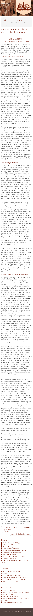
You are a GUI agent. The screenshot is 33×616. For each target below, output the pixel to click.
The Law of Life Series (9, 558)
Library (5, 19)
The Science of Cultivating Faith (11, 553)
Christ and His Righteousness (11, 547)
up (15, 527)
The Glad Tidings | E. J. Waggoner (12, 543)
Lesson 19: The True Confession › (20, 534)
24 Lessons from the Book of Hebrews (15, 21)
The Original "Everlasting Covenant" (12, 602)
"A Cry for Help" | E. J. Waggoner (12, 581)
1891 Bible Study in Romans (10, 549)
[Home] (24, 8)
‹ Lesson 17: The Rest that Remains (7, 529)
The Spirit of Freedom (9, 590)
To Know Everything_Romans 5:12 (12, 575)
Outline (28, 527)
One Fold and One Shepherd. (11, 596)
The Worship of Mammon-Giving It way (14, 577)
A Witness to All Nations (9, 545)
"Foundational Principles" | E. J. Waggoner (14, 579)
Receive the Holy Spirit (9, 554)
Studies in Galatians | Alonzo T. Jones (13, 556)
